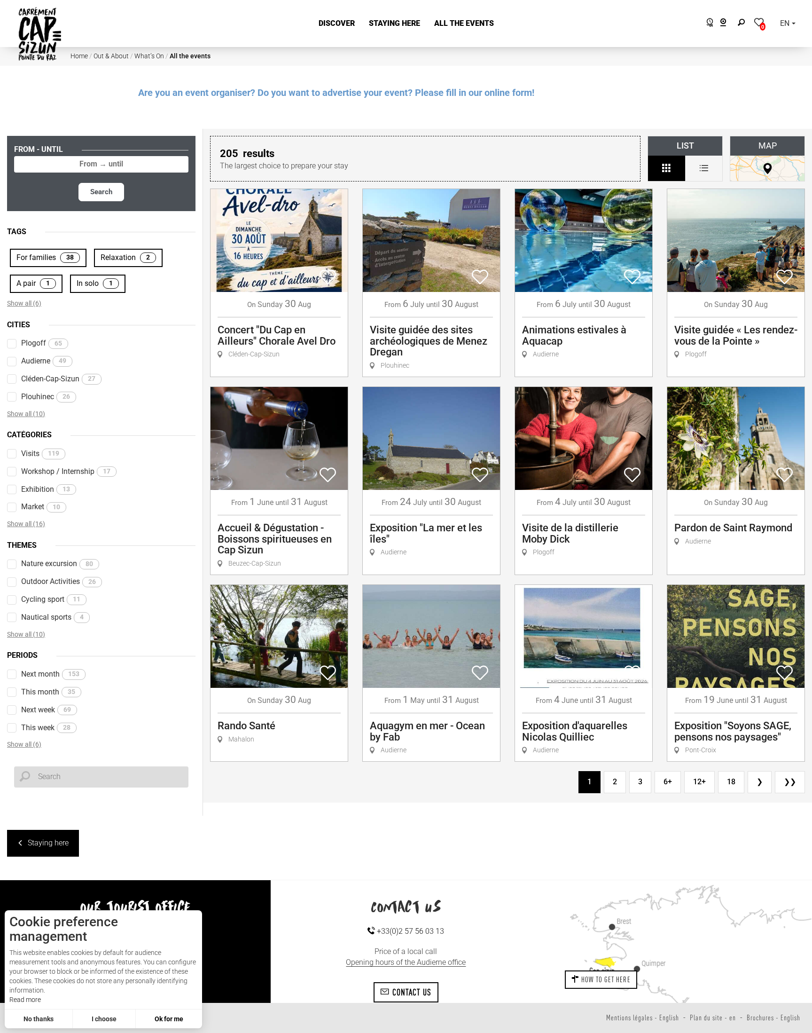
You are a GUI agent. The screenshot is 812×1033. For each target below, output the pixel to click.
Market (40, 506)
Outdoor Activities (58, 581)
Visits (40, 453)
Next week (46, 709)
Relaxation (125, 257)
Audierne (43, 360)
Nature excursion (57, 563)
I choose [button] (104, 1019)
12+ (699, 781)
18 (731, 781)
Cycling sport (50, 599)
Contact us (410, 992)
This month (48, 691)
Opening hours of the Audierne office (406, 962)
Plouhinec (45, 396)
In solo (95, 283)
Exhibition (45, 489)
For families (45, 257)
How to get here (605, 979)
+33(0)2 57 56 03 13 (409, 931)
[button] (337, 24)
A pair (33, 283)
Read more (25, 999)
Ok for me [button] (169, 1019)
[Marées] (707, 23)
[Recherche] (743, 23)
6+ (668, 781)
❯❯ (790, 781)
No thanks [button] (38, 1019)
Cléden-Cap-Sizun (58, 378)
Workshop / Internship (65, 471)
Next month (50, 674)
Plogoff (41, 343)
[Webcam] (728, 23)
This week (45, 727)
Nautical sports (52, 617)
